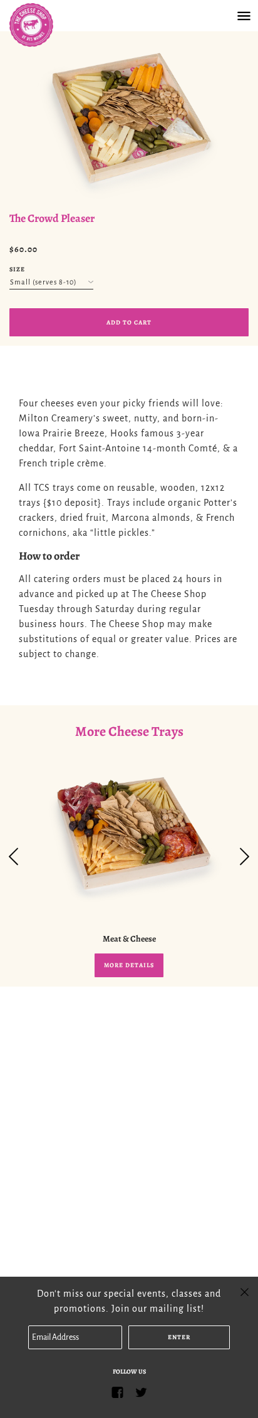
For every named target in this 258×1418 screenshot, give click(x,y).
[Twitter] (141, 1392)
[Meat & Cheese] (129, 837)
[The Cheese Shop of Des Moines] (43, 25)
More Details (129, 965)
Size (17, 269)
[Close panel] (244, 1291)
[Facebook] (117, 1392)
